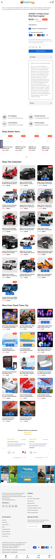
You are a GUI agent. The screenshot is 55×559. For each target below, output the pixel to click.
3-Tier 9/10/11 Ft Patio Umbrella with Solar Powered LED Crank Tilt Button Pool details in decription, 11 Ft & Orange (9, 418)
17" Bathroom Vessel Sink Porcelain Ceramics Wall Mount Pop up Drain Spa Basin (44, 372)
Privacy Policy (5, 524)
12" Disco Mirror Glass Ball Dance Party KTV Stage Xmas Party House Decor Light (27, 326)
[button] (35, 21)
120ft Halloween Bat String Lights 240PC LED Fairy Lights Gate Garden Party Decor (44, 326)
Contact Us (4, 522)
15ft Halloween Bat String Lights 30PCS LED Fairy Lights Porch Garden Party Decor (44, 349)
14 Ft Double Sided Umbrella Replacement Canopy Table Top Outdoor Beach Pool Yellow (27, 349)
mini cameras (36, 95)
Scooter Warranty (6, 534)
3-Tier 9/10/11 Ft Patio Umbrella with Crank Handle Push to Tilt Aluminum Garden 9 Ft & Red (45, 395)
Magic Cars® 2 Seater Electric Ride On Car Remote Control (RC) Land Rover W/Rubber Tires (9, 275)
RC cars (32, 66)
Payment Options (6, 531)
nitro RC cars (41, 79)
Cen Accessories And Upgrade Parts (14, 7)
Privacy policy (22, 549)
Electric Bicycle (31, 503)
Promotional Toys (6, 529)
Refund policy (15, 549)
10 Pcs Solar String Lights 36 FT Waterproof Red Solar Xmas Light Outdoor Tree (10, 326)
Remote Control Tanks (33, 512)
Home (3, 7)
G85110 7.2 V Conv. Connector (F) (7, 147)
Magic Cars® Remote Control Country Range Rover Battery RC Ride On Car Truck (45, 252)
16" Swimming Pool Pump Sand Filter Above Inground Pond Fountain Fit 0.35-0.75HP (27, 372)
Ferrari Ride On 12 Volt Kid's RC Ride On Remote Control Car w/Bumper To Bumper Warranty (9, 183)
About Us (4, 520)
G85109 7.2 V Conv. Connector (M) (20, 147)
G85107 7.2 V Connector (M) (45, 147)
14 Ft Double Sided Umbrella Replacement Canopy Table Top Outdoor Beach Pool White (9, 349)
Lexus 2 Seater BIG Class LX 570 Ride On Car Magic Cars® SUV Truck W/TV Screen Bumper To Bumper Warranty (9, 252)
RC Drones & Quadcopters (34, 498)
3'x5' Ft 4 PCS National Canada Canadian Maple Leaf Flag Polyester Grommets (26, 395)
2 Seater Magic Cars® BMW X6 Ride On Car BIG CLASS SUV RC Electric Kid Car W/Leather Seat (9, 298)
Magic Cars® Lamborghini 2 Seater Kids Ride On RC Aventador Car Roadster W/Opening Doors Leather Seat (44, 275)
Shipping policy (14, 552)
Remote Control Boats (33, 505)
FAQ (3, 527)
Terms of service (6, 552)
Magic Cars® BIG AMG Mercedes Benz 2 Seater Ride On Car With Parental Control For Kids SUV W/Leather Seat (27, 183)
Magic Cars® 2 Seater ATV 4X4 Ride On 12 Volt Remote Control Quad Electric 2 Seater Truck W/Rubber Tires (27, 206)
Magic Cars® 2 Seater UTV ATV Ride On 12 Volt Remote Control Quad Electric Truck (45, 206)
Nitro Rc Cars (27, 7)
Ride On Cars (31, 501)
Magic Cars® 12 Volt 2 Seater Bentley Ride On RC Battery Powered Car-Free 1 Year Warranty (27, 252)
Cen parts (41, 82)
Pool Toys (30, 496)
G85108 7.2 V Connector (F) (32, 147)
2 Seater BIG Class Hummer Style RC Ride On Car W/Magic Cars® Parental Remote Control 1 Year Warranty (27, 275)
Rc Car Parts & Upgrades (36, 7)
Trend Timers (5, 536)
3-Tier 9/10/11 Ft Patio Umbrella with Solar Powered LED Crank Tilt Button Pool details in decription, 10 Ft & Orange (27, 418)
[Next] (51, 448)
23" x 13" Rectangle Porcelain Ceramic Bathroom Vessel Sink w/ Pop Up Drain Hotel (9, 395)
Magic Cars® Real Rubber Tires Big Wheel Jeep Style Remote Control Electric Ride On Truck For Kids (9, 229)
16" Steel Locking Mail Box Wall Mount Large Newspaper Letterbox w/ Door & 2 (9, 372)
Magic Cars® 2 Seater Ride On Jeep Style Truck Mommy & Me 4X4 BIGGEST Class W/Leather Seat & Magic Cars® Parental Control (44, 183)
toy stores (35, 80)
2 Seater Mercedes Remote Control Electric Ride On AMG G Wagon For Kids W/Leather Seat (9, 206)
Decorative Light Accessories (34, 508)
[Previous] (4, 448)
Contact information (6, 549)
